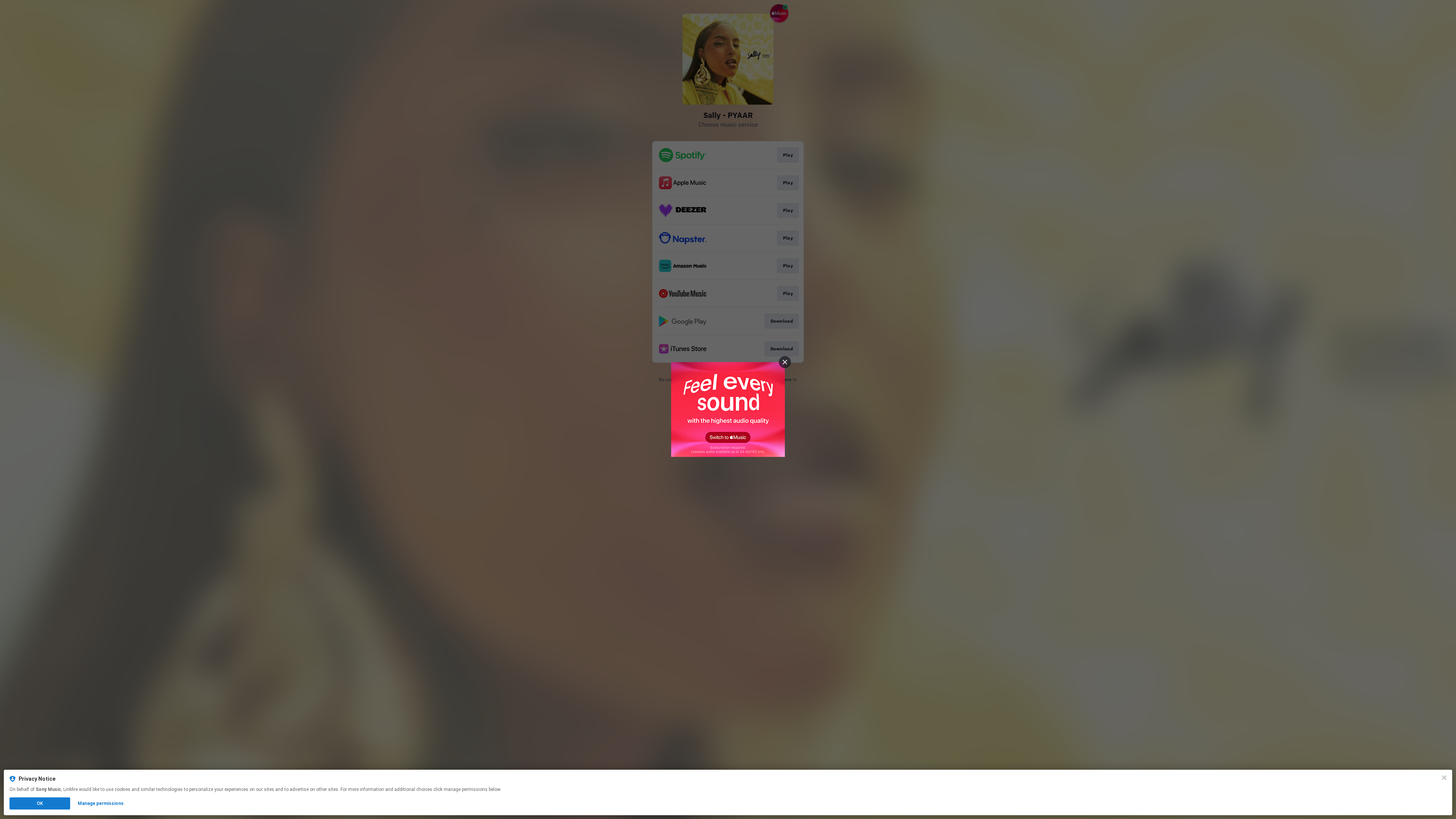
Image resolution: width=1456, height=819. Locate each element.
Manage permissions (101, 803)
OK (40, 803)
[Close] (1444, 778)
